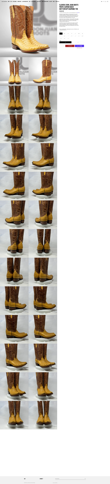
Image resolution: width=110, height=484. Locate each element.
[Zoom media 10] (14, 186)
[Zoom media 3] (43, 71)
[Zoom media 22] (14, 358)
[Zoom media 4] (14, 100)
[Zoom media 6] (14, 129)
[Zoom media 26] (14, 415)
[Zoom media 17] (43, 272)
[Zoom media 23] (43, 358)
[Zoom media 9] (43, 157)
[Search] (104, 1)
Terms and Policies (55, 482)
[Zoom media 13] (43, 214)
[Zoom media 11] (43, 186)
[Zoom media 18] (14, 300)
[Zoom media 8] (14, 157)
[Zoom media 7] (43, 129)
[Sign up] (85, 479)
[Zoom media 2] (14, 71)
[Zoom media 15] (43, 243)
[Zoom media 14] (14, 243)
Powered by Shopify (32, 482)
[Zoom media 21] (43, 329)
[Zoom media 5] (43, 100)
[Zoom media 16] (14, 272)
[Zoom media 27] (43, 415)
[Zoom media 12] (14, 214)
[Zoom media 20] (14, 329)
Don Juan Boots (28, 482)
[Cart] (108, 1)
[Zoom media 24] (14, 386)
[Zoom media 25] (43, 386)
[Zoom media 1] (28, 28)
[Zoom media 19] (43, 300)
